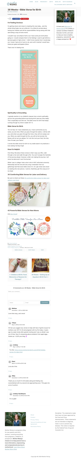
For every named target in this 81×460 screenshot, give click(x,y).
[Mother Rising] (12, 3)
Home (9, 247)
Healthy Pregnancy (11, 246)
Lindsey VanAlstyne (13, 11)
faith (42, 250)
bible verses (18, 250)
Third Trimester (19, 246)
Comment (45, 302)
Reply (10, 318)
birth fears (31, 250)
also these (13, 214)
